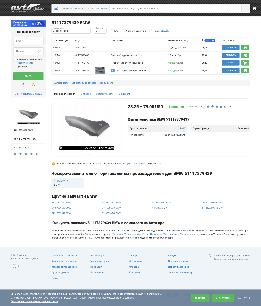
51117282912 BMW (61, 213)
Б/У (116, 31)
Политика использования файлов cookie (34, 301)
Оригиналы (125, 94)
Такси (157, 31)
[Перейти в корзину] (256, 8)
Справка (134, 267)
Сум (139, 234)
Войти (28, 76)
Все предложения (64, 94)
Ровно (145, 234)
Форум (172, 255)
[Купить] (245, 47)
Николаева (156, 234)
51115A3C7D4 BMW (212, 208)
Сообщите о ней (128, 163)
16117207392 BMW (212, 202)
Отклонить (223, 298)
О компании (135, 261)
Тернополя (130, 234)
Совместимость (105, 94)
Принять (200, 298)
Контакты (134, 272)
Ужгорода (117, 234)
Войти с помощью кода (28, 93)
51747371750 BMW (61, 202)
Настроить (243, 298)
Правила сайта (25, 62)
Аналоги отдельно (136, 31)
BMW (183, 128)
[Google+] (33, 85)
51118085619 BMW (111, 208)
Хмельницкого (171, 234)
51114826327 (61, 183)
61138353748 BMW (111, 213)
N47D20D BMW (160, 208)
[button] (87, 30)
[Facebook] (23, 85)
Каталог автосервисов (64, 261)
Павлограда (186, 234)
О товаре (86, 94)
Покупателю (97, 272)
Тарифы (133, 255)
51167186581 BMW (162, 202)
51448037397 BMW (111, 202)
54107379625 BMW (61, 208)
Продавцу (96, 267)
